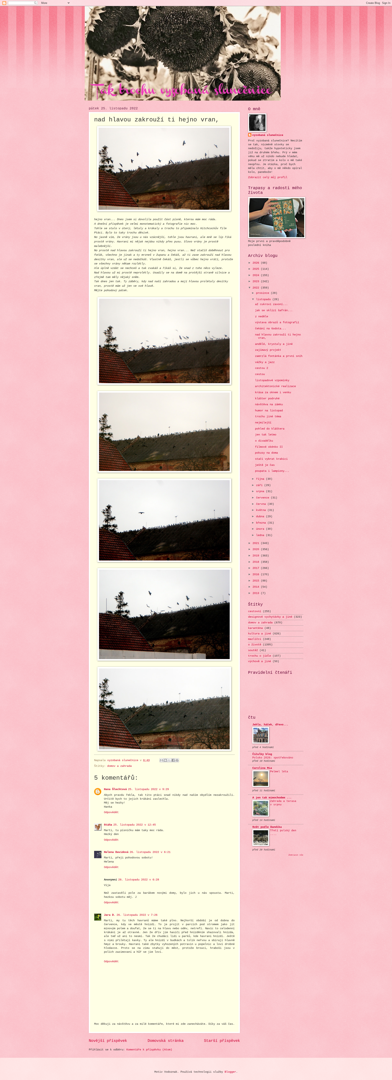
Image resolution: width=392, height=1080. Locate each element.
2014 (257, 586)
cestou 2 (261, 368)
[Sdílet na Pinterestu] (177, 760)
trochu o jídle (259, 655)
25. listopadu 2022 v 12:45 (134, 824)
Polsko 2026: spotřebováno (272, 757)
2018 (257, 562)
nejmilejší (263, 422)
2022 (257, 287)
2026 (257, 262)
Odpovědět (111, 812)
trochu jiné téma (268, 416)
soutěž (253, 650)
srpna (261, 491)
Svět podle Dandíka (267, 827)
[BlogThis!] (165, 760)
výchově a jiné (259, 661)
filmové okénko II (269, 446)
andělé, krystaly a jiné (274, 344)
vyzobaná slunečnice (267, 135)
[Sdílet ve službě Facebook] (173, 760)
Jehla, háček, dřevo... (270, 724)
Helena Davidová (116, 852)
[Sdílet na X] (169, 760)
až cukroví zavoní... (271, 304)
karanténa (255, 628)
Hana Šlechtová (115, 789)
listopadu (264, 299)
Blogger (230, 1071)
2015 (257, 580)
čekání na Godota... (270, 328)
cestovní (254, 611)
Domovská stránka (166, 1041)
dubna (261, 516)
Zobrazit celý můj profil (267, 177)
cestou (260, 374)
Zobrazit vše (295, 855)
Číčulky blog (262, 754)
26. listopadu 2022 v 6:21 (150, 852)
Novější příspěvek (108, 1041)
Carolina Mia (262, 768)
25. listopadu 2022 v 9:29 (148, 789)
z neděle (261, 316)
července (263, 497)
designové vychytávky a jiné (270, 616)
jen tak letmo (265, 434)
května (261, 510)
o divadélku (264, 440)
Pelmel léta (279, 771)
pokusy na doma (266, 452)
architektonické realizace (275, 386)
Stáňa (108, 824)
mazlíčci (254, 639)
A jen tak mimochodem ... (272, 797)
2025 (257, 269)
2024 (257, 275)
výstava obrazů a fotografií (277, 322)
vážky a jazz (265, 362)
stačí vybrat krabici (271, 459)
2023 (257, 281)
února (261, 529)
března (261, 522)
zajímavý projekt (268, 350)
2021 (257, 543)
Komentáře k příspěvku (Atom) (149, 1049)
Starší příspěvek (222, 1041)
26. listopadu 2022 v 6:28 (138, 879)
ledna (261, 535)
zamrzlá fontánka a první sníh (278, 356)
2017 (257, 568)
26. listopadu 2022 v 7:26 (137, 915)
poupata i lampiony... (272, 471)
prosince (263, 293)
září (260, 485)
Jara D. (109, 915)
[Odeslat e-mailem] (161, 760)
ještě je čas (265, 465)
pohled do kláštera (269, 428)
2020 (257, 549)
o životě (254, 644)
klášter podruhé (267, 398)
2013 (257, 593)
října (261, 479)
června (261, 504)
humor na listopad (269, 410)
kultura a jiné (259, 633)
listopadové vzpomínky (272, 380)
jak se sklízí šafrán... (274, 310)
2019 (257, 555)
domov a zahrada (119, 766)
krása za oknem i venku (273, 392)
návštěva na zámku (269, 404)
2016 (257, 574)
